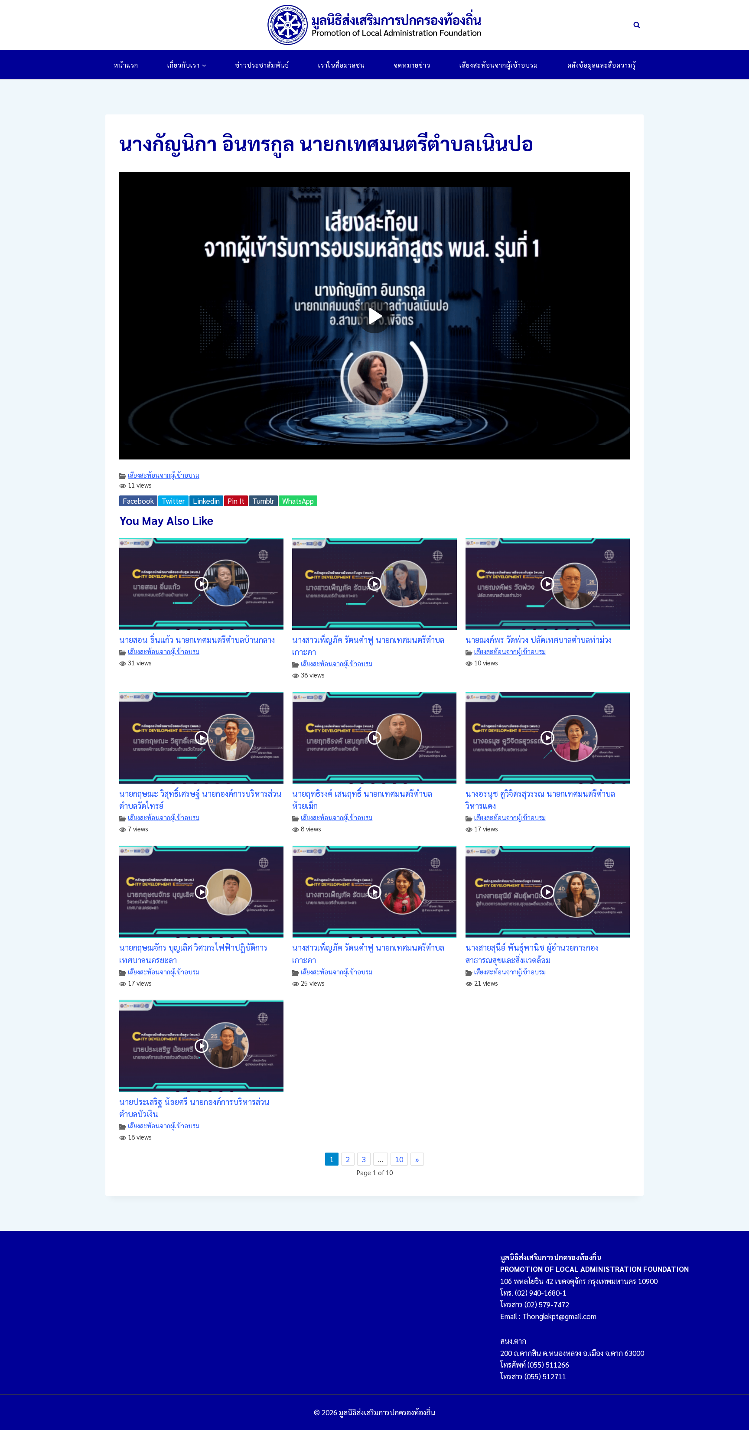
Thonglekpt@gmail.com (559, 1316)
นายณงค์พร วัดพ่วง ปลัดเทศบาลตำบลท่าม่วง (539, 639)
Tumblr (263, 500)
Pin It (236, 500)
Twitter (173, 500)
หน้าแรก (126, 65)
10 (399, 1159)
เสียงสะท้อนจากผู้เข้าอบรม (498, 65)
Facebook (138, 500)
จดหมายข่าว (412, 65)
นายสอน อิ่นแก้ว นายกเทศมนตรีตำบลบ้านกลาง (197, 639)
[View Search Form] (637, 25)
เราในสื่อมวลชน (341, 65)
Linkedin (206, 500)
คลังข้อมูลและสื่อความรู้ (601, 65)
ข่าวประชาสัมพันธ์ (262, 65)
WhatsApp (298, 500)
